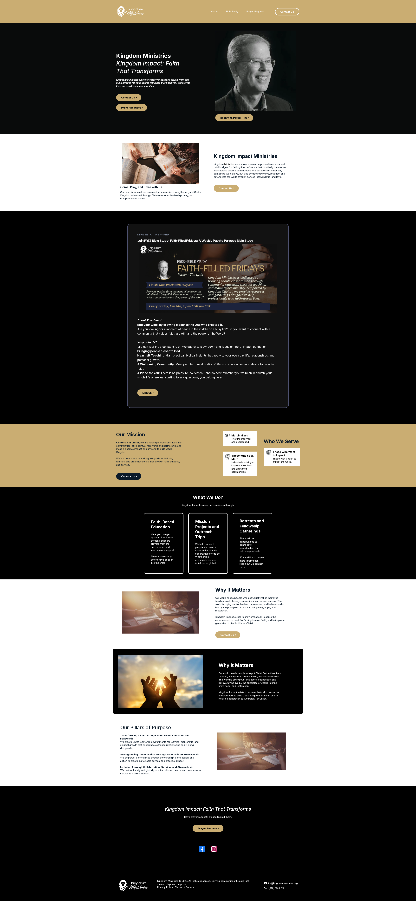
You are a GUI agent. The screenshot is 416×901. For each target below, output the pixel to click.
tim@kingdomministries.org (282, 883)
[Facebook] (202, 849)
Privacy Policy (165, 887)
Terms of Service (184, 887)
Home (214, 11)
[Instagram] (214, 849)
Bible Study (232, 11)
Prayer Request (255, 11)
